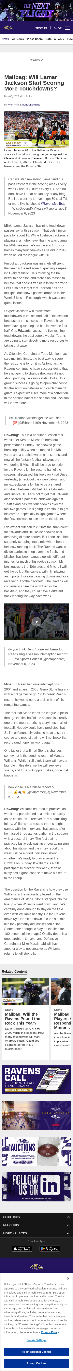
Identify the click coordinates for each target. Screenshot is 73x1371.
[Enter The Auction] (36, 1151)
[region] (36, 1322)
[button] (36, 631)
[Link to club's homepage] (8, 26)
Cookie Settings (36, 1340)
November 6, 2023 (22, 213)
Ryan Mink (13, 104)
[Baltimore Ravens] (36, 1267)
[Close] (68, 1278)
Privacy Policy (18, 1332)
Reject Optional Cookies (36, 1351)
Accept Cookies (36, 1363)
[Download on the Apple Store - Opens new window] (22, 1249)
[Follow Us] (36, 1186)
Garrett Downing (31, 104)
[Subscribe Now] (36, 1079)
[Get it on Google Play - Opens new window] (49, 1251)
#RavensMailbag (52, 203)
